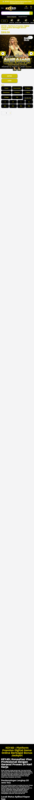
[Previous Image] (3, 53)
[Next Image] (31, 53)
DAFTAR (9, 76)
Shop (2, 8)
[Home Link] (11, 8)
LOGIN (9, 80)
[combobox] (15, 13)
